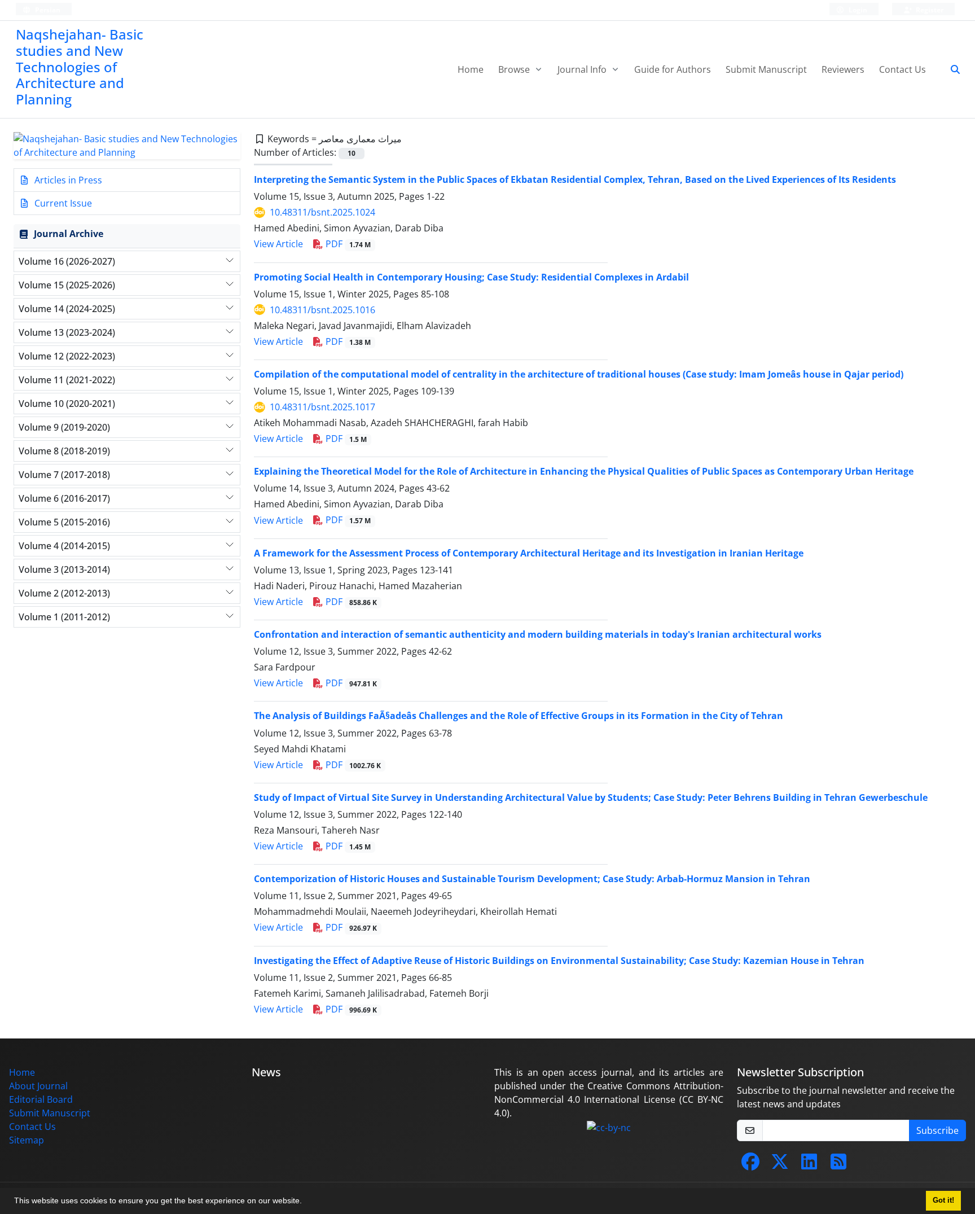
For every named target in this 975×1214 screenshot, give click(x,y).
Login (857, 10)
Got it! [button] (943, 1200)
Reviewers (843, 69)
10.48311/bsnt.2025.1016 (322, 310)
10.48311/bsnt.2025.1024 (322, 212)
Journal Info (583, 69)
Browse (515, 69)
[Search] (950, 69)
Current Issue (62, 203)
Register (928, 10)
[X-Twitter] (779, 1165)
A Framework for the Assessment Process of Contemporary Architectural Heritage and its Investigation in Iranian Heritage (528, 553)
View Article (278, 244)
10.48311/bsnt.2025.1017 (322, 407)
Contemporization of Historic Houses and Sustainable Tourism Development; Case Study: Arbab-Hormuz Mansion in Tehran (532, 879)
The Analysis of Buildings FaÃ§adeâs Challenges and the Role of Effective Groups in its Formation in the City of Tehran (518, 715)
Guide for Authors (672, 69)
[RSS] (838, 1165)
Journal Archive (68, 233)
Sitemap (26, 1140)
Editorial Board (41, 1099)
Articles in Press (67, 180)
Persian (46, 10)
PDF (347, 244)
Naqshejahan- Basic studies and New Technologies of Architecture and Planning (79, 66)
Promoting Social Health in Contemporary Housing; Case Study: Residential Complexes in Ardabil (471, 277)
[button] (306, 1202)
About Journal (38, 1086)
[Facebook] (750, 1165)
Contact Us (902, 69)
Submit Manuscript (766, 69)
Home (471, 69)
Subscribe (937, 1130)
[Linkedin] (809, 1165)
